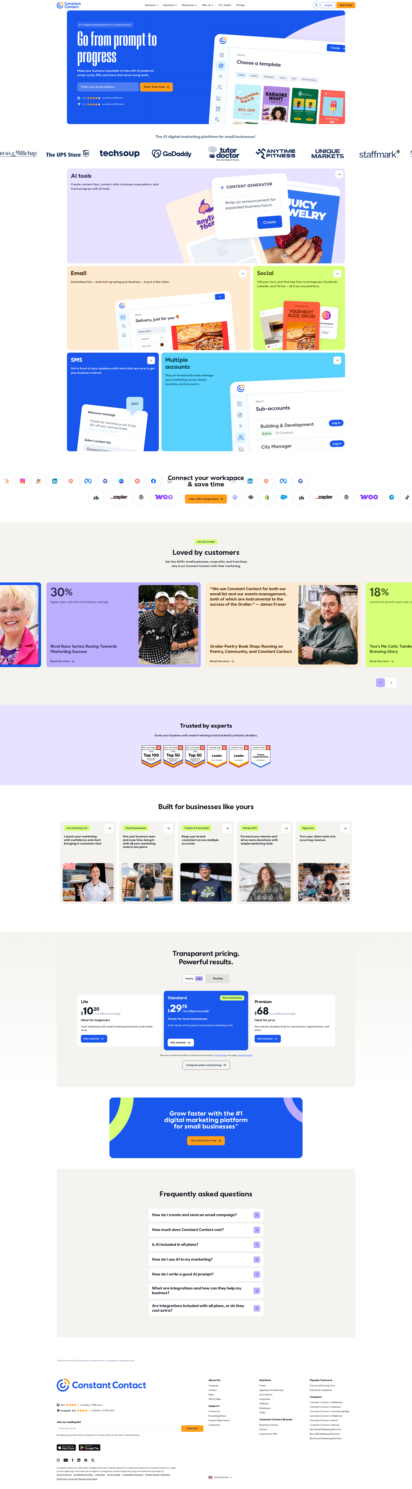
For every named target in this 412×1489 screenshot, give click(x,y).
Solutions (168, 5)
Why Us (206, 5)
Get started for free (203, 1140)
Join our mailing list (69, 1422)
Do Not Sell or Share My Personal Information (77, 1479)
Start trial (346, 5)
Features (150, 5)
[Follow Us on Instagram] (58, 1460)
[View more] (206, 216)
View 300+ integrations (204, 499)
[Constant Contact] (69, 5)
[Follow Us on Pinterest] (85, 1460)
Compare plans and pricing (203, 1065)
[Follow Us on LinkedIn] (78, 1460)
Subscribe (192, 1428)
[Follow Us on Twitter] (92, 1460)
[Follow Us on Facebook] (72, 1460)
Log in (328, 5)
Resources (188, 5)
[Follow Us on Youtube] (66, 1460)
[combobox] (221, 1477)
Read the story (219, 661)
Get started (91, 1038)
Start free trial (154, 87)
